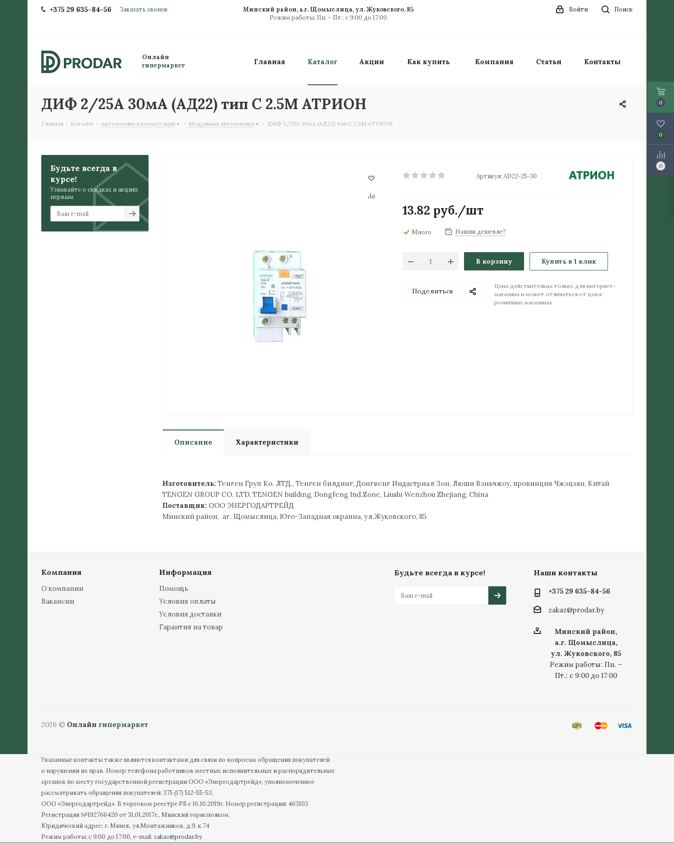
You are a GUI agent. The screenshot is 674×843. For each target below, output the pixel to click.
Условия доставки (190, 614)
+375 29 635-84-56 (579, 591)
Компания (61, 572)
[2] (415, 175)
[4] (433, 175)
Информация (185, 572)
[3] (424, 175)
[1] (407, 175)
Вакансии (57, 601)
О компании (62, 588)
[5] (441, 175)
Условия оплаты (187, 601)
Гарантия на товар (191, 627)
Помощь (173, 588)
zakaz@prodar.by (576, 610)
